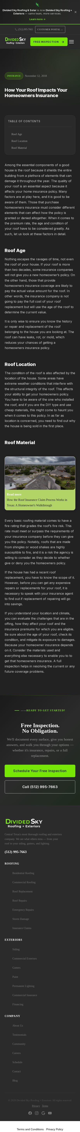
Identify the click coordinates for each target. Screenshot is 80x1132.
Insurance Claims (21, 928)
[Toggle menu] (71, 42)
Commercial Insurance (24, 995)
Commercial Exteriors (24, 958)
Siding (16, 949)
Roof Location (19, 141)
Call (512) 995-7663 (39, 787)
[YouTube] (50, 1113)
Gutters (16, 967)
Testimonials (19, 1034)
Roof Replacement (22, 891)
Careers (16, 1053)
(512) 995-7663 (16, 852)
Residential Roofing (23, 873)
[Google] (43, 1113)
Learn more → (37, 19)
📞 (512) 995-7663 (24, 29)
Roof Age (16, 134)
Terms (45, 1105)
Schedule (17, 1062)
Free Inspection (48, 42)
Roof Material (19, 147)
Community (18, 1044)
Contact (16, 1071)
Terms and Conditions (30, 1129)
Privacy (36, 1105)
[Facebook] (30, 1113)
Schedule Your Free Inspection (40, 771)
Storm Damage (20, 919)
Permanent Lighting (23, 986)
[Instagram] (36, 1113)
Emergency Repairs (23, 909)
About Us (17, 1025)
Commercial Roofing (24, 882)
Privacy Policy (54, 1129)
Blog (15, 1080)
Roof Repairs (19, 900)
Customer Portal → (50, 29)
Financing (17, 1004)
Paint (15, 976)
